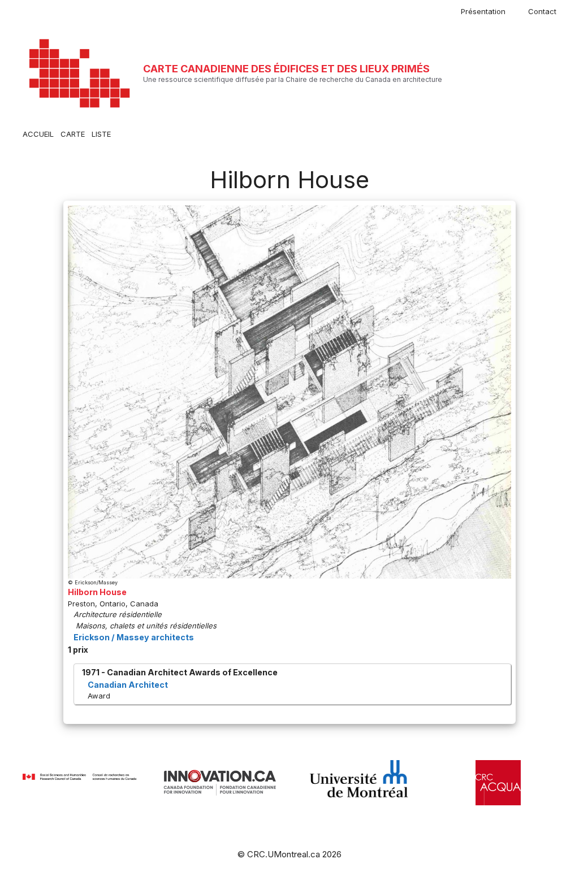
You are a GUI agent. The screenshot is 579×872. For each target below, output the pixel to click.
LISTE (101, 133)
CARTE (73, 133)
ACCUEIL (38, 133)
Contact (542, 11)
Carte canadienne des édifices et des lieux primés (286, 69)
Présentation (483, 11)
